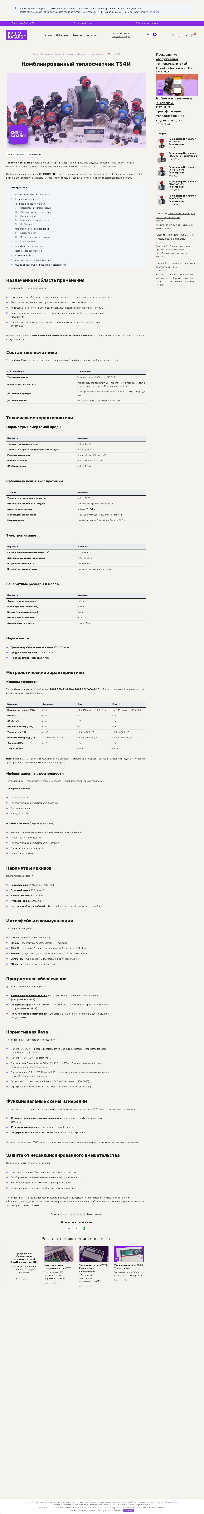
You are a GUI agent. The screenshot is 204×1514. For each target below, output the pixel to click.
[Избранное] (186, 35)
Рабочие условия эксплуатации (35, 212)
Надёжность (26, 224)
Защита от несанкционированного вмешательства (40, 264)
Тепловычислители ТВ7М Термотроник (128, 1266)
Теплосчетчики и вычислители (91, 54)
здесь (176, 1502)
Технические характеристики (29, 203)
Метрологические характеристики (32, 229)
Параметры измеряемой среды (35, 208)
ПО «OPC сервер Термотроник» (29, 1013)
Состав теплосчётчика (25, 199)
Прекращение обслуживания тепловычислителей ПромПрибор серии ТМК (23, 1257)
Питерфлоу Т (130, 383)
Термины (77, 35)
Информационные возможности (36, 237)
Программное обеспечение (28, 251)
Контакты (91, 35)
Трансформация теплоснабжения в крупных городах (170, 115)
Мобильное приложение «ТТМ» (29, 995)
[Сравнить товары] (180, 35)
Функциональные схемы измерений (32, 260)
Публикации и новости (51, 54)
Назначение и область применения (32, 194)
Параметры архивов (24, 241)
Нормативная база (23, 255)
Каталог (48, 35)
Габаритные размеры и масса (34, 220)
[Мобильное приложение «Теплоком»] (177, 85)
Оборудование (69, 54)
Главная (36, 54)
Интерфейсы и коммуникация (29, 246)
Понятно (128, 1511)
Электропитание (28, 216)
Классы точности (28, 233)
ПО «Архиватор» (20, 1004)
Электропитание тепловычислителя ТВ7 (57, 1266)
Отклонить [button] (154, 12)
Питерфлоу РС (115, 383)
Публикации (62, 35)
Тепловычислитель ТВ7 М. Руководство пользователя (94, 1268)
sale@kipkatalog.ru (121, 36)
